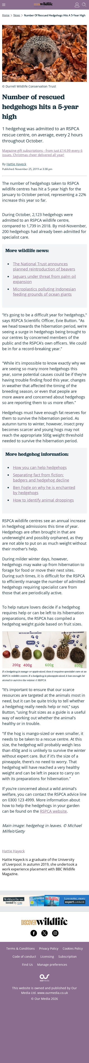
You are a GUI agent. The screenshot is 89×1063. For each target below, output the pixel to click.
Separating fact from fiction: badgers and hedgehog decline (41, 477)
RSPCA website (53, 811)
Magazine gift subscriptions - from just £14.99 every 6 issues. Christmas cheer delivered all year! (42, 152)
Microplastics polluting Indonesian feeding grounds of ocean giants (44, 291)
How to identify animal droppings (43, 500)
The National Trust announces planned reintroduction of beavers (44, 266)
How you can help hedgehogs (40, 467)
